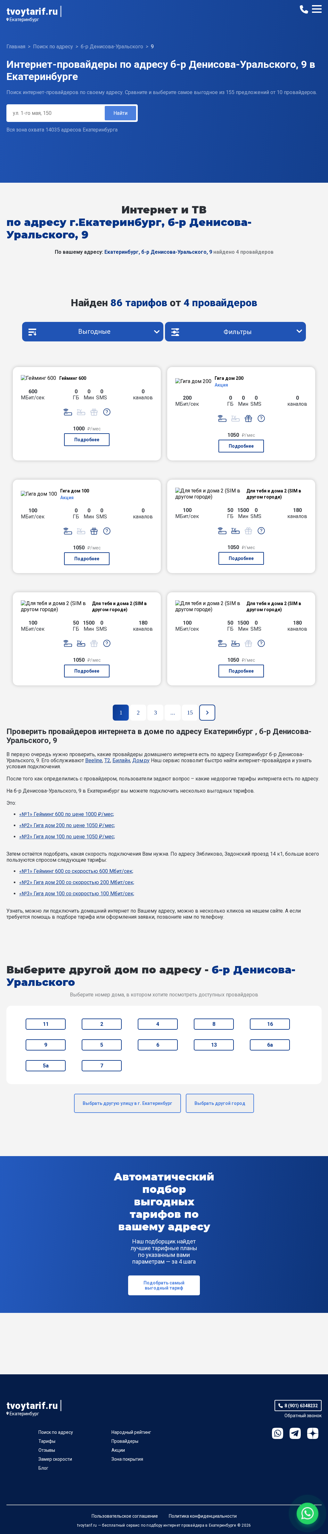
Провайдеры (124, 1441)
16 (270, 1024)
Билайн (121, 760)
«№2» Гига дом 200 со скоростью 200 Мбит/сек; (76, 882)
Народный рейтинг (131, 1432)
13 (214, 1045)
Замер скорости (55, 1459)
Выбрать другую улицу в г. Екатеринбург (127, 1103)
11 (46, 1024)
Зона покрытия (127, 1459)
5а (46, 1066)
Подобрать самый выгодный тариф (164, 1285)
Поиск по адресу (55, 1432)
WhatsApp (277, 1433)
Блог (43, 1468)
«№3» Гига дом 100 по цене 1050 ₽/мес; (67, 837)
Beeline (93, 760)
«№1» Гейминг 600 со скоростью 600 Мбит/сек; (76, 871)
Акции (118, 1450)
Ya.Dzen (312, 1433)
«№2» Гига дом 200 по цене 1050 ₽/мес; (67, 825)
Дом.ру (141, 760)
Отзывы (46, 1450)
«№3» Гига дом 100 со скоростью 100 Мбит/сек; (76, 894)
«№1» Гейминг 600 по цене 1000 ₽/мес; (66, 814)
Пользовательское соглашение (125, 1516)
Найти (120, 113)
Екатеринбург (24, 19)
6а (270, 1045)
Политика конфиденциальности (203, 1516)
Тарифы (46, 1441)
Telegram (295, 1433)
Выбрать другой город (219, 1103)
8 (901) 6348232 (301, 1405)
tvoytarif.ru (32, 11)
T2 (107, 760)
